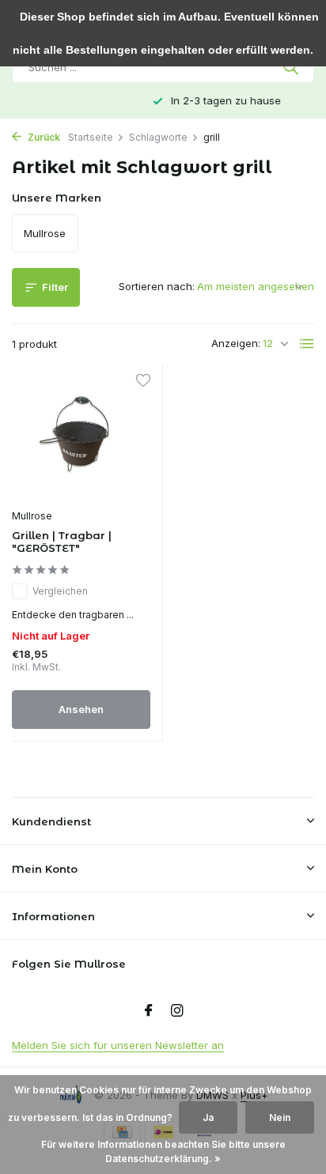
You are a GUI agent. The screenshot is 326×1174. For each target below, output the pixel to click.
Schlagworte (158, 137)
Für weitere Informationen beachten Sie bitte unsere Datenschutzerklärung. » (163, 1151)
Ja (208, 1117)
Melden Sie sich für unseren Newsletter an (118, 1045)
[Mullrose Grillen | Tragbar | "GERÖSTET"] (81, 438)
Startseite (90, 137)
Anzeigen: (235, 343)
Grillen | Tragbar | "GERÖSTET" (62, 542)
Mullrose (32, 516)
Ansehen (81, 709)
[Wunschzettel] (142, 382)
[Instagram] (177, 1011)
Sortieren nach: (157, 286)
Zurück (42, 137)
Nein (279, 1117)
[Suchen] (292, 67)
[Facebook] (148, 1011)
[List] (307, 344)
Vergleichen (60, 591)
